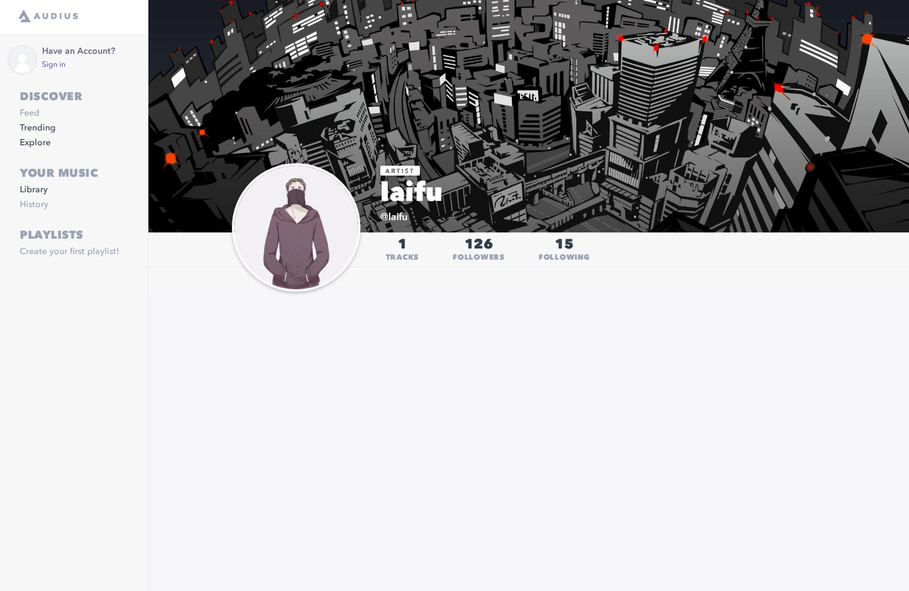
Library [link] (34, 189)
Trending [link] (38, 128)
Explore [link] (35, 142)
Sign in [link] (54, 65)
